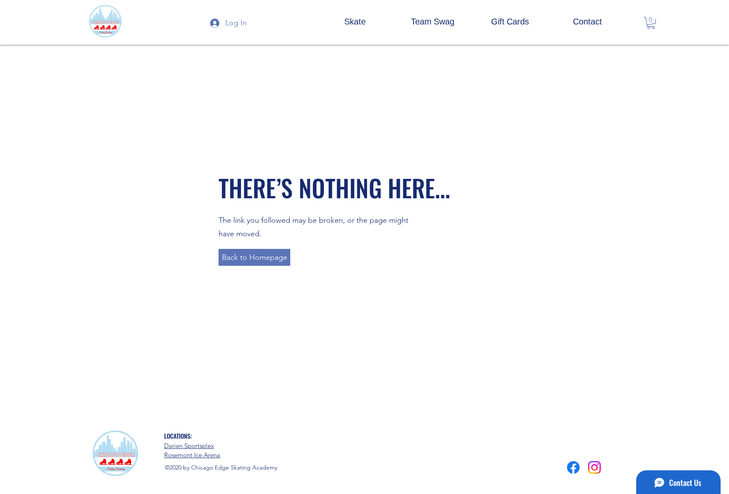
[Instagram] (594, 467)
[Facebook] (573, 467)
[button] (355, 21)
